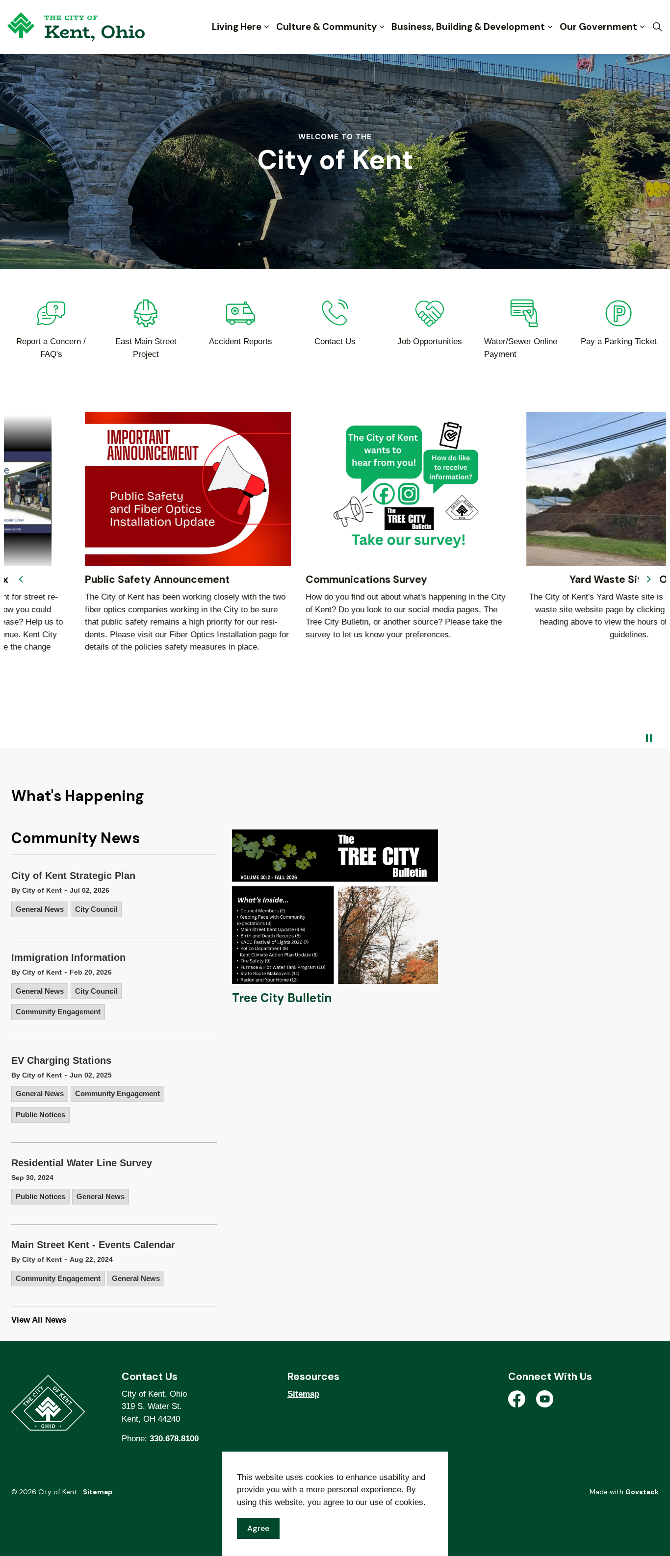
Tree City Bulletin (282, 997)
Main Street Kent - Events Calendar (93, 1244)
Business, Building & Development (468, 27)
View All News (38, 1320)
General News (40, 909)
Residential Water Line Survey (81, 1162)
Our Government (598, 27)
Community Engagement (58, 1011)
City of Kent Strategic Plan (73, 875)
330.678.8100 (174, 1438)
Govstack (642, 1491)
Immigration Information (68, 957)
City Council (96, 909)
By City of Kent (36, 890)
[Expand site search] (657, 27)
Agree (258, 1528)
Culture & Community (326, 27)
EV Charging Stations (61, 1060)
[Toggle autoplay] (649, 738)
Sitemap (303, 1394)
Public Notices (40, 1114)
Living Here (236, 27)
